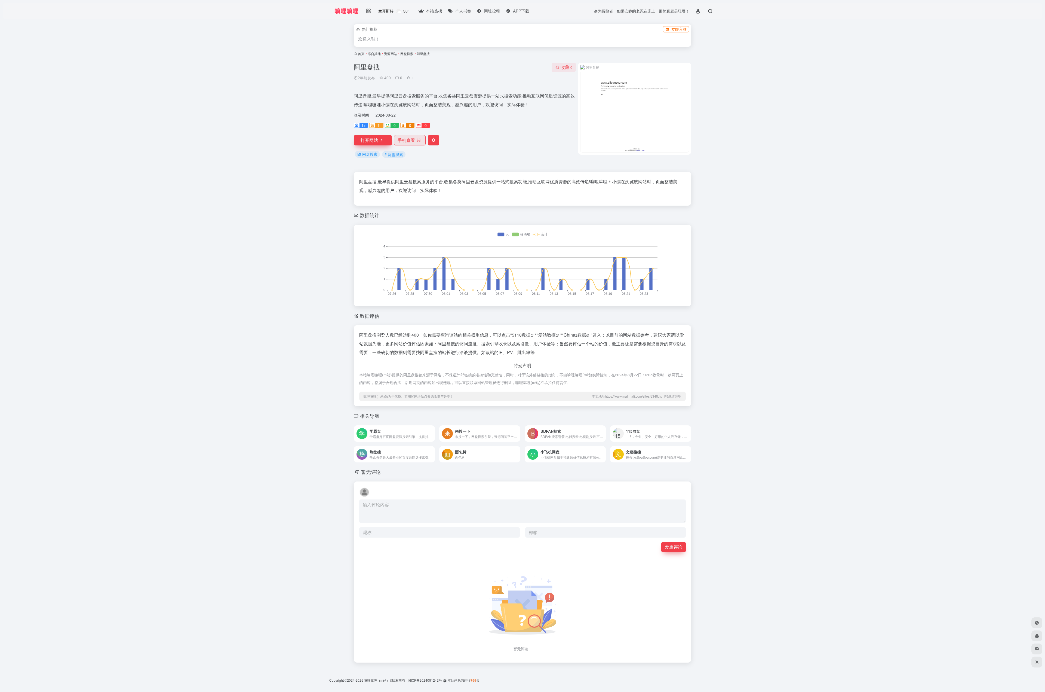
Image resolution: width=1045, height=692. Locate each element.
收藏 (566, 67)
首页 (361, 53)
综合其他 (374, 53)
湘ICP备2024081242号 (425, 680)
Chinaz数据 (575, 335)
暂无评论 (371, 471)
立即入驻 (679, 29)
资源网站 (390, 53)
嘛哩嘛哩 (598, 181)
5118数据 (521, 335)
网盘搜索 (406, 53)
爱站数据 (547, 335)
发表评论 (673, 547)
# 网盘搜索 (394, 154)
